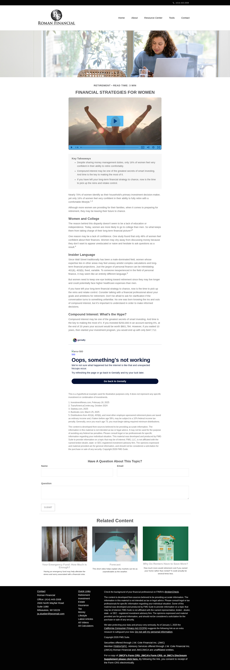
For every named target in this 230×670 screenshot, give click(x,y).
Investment (84, 598)
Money (81, 612)
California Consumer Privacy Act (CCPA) (125, 628)
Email (120, 466)
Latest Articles (85, 619)
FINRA (117, 646)
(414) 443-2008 (182, 3)
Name (44, 466)
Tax (80, 608)
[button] (134, 17)
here (135, 659)
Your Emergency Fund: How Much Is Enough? (64, 566)
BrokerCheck (172, 592)
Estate (81, 602)
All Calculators (85, 626)
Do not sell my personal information (153, 632)
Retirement (84, 595)
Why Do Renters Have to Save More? (165, 563)
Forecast (115, 564)
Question (46, 483)
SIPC (124, 646)
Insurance (83, 605)
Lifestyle (82, 615)
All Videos (83, 622)
